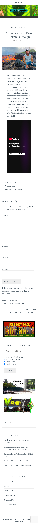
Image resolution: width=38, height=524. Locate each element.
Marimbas (24, 28)
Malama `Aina (8, 495)
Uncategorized (9, 504)
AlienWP (20, 522)
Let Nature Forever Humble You (16, 302)
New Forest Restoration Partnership (16, 461)
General (13, 28)
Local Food (7, 491)
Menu (20, 2)
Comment (7, 215)
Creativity (7, 481)
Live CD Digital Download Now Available (17, 465)
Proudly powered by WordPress (13, 519)
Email (5, 258)
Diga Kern (11, 186)
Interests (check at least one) (14, 357)
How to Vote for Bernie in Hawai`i (22, 311)
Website (5, 269)
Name (5, 247)
